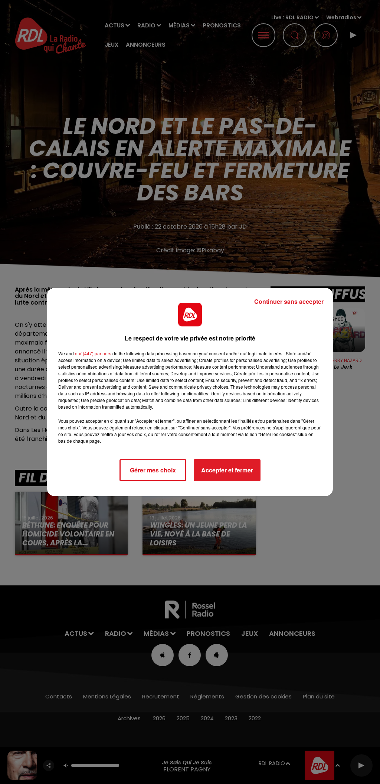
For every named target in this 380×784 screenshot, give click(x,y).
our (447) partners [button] (93, 353)
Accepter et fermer (227, 470)
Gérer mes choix (153, 470)
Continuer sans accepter (289, 301)
